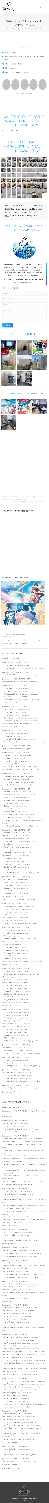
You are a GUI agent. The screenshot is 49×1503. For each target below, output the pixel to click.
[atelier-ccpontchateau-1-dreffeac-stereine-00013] (19, 164)
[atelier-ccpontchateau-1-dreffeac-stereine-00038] (9, 180)
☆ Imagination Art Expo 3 (11, 739)
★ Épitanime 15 (7, 1035)
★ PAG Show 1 (7, 1038)
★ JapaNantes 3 (8, 785)
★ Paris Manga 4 (8, 1026)
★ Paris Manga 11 (8, 899)
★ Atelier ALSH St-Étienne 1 (12, 1220)
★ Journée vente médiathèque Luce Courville (18, 1144)
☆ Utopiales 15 (7, 776)
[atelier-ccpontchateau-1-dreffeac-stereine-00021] (14, 170)
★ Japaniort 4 (7, 809)
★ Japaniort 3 (7, 858)
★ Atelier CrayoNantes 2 (11, 1308)
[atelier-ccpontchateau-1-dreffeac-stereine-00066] (14, 195)
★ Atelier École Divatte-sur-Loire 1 (14, 1205)
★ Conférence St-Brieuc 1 (11, 1346)
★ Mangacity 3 (7, 1018)
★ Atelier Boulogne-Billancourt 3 (13, 1404)
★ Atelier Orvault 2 (9, 1277)
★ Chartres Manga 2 (9, 939)
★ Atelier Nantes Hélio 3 (11, 1310)
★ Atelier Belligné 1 (9, 1449)
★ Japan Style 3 (7, 1029)
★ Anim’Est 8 (6, 933)
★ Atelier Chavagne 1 (10, 1194)
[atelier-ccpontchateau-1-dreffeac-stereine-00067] (19, 195)
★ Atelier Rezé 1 (8, 1126)
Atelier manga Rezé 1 (9, 422)
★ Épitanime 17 (7, 950)
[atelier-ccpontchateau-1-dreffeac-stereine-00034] (34, 175)
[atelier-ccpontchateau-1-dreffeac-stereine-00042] (29, 180)
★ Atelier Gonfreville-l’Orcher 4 (13, 1292)
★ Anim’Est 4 (6, 1060)
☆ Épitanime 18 (7, 915)
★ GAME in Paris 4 (8, 1041)
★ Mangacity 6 (7, 918)
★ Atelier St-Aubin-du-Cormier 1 (13, 1363)
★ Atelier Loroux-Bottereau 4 (12, 1266)
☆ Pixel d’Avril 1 (7, 896)
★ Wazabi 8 (6, 800)
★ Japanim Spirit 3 (8, 1081)
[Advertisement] (24, 104)
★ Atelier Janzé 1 (8, 1238)
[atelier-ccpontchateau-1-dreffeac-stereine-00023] (24, 170)
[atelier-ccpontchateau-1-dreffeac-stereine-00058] (19, 190)
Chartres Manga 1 (8, 977)
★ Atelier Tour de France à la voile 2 (15, 1211)
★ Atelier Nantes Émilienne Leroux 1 (15, 1241)
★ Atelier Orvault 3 (9, 1256)
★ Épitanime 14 (7, 1047)
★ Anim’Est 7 (6, 971)
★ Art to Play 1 (7, 879)
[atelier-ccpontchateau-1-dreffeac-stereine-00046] (3, 185)
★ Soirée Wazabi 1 (9, 1012)
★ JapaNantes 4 (8, 769)
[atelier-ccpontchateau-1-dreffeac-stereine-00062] (39, 190)
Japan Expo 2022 (9, 407)
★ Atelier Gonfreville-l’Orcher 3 (13, 1328)
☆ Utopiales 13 (7, 838)
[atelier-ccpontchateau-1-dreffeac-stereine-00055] (3, 190)
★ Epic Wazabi (7, 755)
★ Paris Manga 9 (8, 923)
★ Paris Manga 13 (8, 870)
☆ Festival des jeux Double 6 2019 (14, 697)
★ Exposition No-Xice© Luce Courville (15, 1150)
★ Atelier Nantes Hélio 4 (11, 1287)
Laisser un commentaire (34, 502)
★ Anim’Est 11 (7, 835)
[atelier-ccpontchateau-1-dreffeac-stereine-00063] (44, 190)
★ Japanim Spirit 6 (8, 1066)
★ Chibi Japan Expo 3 (9, 936)
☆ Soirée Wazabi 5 (9, 930)
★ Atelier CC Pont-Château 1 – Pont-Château (18, 1164)
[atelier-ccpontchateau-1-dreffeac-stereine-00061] (34, 190)
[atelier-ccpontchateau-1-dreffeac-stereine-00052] (34, 185)
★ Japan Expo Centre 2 (10, 841)
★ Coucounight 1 (8, 817)
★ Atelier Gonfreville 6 (10, 1253)
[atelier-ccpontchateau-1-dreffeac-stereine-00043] (34, 180)
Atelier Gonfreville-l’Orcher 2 (12, 1354)
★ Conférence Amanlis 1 (11, 1232)
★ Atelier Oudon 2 (8, 1208)
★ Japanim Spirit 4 (8, 1078)
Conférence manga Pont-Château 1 (10, 347)
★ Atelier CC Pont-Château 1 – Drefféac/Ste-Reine (20, 1176)
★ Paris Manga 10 (8, 909)
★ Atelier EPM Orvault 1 (10, 1290)
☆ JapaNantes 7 (8, 715)
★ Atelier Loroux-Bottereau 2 (12, 1439)
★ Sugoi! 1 (6, 733)
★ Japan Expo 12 (8, 885)
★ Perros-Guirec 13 (9, 1050)
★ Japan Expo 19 (8, 712)
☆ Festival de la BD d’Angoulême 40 (15, 820)
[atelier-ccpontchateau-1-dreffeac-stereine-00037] (3, 180)
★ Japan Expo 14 (8, 803)
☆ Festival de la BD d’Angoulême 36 (15, 961)
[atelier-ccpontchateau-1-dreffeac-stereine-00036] (44, 175)
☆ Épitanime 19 (7, 888)
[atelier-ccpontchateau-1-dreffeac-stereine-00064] (3, 195)
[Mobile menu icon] (45, 6)
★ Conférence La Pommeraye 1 (13, 1425)
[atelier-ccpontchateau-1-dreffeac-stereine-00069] (29, 195)
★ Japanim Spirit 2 (8, 1088)
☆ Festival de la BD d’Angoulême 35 (15, 1002)
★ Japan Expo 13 (8, 850)
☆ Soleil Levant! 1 (8, 861)
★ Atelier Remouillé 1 (9, 1414)
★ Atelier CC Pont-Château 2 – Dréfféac (16, 1141)
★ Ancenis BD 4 (7, 691)
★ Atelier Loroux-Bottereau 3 (12, 1381)
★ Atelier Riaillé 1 (35, 1111)
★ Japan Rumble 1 (8, 1053)
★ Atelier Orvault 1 (9, 1298)
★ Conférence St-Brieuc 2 (11, 1343)
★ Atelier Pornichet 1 (9, 1366)
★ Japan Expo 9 (7, 988)
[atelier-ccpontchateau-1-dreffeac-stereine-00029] (9, 175)
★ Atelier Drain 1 (8, 1123)
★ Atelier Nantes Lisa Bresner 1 (13, 1156)
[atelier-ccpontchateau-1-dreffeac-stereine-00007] (34, 159)
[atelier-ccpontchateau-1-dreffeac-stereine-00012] (14, 164)
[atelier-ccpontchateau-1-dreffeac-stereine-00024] (29, 170)
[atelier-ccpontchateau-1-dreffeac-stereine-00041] (24, 180)
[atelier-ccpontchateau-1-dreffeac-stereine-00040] (19, 180)
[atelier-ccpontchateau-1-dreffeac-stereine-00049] (19, 185)
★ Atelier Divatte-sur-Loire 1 (12, 1197)
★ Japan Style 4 (7, 985)
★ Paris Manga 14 (8, 847)
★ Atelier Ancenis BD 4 (10, 1132)
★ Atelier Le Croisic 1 (9, 1374)
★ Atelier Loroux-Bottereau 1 (12, 1461)
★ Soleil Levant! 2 (8, 812)
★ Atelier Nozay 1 (8, 1407)
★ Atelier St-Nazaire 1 (10, 1357)
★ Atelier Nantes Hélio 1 (11, 1340)
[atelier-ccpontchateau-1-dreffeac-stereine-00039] (14, 180)
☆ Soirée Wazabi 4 (9, 956)
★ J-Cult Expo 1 (7, 997)
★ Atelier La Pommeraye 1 (11, 1422)
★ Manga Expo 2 (8, 1024)
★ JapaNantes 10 (8, 675)
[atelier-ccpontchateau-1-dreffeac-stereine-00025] (34, 170)
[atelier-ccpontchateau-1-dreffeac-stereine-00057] (14, 190)
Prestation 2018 (26, 499)
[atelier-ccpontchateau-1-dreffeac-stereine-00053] (39, 185)
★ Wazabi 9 (6, 779)
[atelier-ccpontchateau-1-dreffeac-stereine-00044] (39, 180)
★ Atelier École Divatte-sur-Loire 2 (14, 1200)
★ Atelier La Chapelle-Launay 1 (13, 1351)
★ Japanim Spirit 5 (8, 1072)
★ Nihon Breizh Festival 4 (11, 742)
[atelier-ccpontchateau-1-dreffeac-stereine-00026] (39, 170)
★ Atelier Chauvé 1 (9, 1398)
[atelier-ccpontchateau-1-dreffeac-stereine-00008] (39, 159)
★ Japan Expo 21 (8, 665)
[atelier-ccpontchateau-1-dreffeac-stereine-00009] (44, 159)
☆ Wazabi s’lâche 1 (9, 844)
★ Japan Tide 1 (7, 920)
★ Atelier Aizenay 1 (9, 1271)
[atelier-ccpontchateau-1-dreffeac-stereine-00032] (24, 175)
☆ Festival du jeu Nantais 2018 (13, 718)
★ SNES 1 (5, 944)
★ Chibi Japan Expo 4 (9, 906)
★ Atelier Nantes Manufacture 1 (13, 1452)
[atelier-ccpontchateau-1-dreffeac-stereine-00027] (44, 170)
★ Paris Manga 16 (8, 797)
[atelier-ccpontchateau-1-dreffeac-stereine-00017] (39, 164)
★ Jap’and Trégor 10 (9, 764)
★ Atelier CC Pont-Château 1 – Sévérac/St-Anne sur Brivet (23, 1181)
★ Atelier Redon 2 (8, 1319)
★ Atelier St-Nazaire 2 (10, 1313)
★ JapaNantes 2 (8, 826)
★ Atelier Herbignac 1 (10, 1419)
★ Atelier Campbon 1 (9, 1393)
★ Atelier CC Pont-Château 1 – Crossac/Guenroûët (20, 1170)
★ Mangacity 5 (7, 953)
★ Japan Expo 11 (8, 912)
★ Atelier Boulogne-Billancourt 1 (13, 1434)
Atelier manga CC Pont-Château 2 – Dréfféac (24, 347)
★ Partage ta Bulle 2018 (10, 721)
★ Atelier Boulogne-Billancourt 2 (13, 1428)
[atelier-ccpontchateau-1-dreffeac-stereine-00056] (9, 190)
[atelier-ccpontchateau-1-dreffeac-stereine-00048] (14, 185)
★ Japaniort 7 (7, 736)
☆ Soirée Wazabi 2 (9, 994)
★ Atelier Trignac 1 (9, 1322)
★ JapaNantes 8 (8, 688)
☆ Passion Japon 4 (9, 853)
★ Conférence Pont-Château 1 (13, 1139)
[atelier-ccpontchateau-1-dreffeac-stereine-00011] (9, 164)
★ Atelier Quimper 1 (9, 1401)
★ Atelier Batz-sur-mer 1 (11, 1349)
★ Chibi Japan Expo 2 (9, 974)
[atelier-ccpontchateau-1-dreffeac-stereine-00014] (24, 164)
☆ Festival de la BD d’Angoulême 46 (15, 700)
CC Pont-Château (7, 499)
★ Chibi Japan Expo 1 (9, 1021)
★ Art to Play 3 (7, 792)
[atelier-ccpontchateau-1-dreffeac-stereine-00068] (24, 195)
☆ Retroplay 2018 (8, 709)
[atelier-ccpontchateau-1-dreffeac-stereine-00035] (39, 175)
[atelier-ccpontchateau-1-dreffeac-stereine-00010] (3, 164)
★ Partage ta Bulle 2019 (10, 694)
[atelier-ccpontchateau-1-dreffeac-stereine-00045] (44, 180)
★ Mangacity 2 (7, 1063)
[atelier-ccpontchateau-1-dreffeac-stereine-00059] (24, 190)
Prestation (17, 499)
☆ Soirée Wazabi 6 (9, 894)
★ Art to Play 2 (7, 833)
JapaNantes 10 (23, 614)
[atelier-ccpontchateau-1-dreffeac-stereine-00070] (34, 195)
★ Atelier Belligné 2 (9, 1191)
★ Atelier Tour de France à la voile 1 (15, 1217)
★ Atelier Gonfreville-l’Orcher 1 (13, 1369)
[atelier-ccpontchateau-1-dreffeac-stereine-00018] (44, 164)
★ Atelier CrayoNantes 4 (11, 1263)
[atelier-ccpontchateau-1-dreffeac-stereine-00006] (29, 159)
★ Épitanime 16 (7, 991)
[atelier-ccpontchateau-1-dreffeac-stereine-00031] (19, 175)
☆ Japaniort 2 (7, 891)
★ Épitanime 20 (7, 855)
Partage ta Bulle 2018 (40, 347)
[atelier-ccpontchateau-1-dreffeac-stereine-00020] (9, 170)
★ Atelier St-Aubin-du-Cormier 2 (13, 1360)
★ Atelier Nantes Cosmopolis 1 (13, 1387)
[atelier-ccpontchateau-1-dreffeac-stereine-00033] (29, 175)
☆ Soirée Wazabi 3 (9, 983)
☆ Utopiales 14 (7, 794)
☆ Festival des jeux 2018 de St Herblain (16, 724)
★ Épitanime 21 (7, 806)
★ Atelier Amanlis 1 (9, 1235)
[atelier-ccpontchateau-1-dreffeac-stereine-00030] (14, 175)
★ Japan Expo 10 (8, 947)
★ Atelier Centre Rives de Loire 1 (14, 1222)
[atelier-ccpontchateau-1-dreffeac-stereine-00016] (34, 164)
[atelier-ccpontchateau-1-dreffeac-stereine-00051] (29, 185)
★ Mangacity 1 (7, 1075)
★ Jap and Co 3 (7, 758)
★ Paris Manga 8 (8, 941)
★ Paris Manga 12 (8, 882)
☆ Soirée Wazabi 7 (9, 867)
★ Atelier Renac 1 (8, 1268)
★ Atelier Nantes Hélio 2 (11, 1316)
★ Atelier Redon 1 (8, 1325)
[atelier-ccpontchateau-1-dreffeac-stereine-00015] (29, 164)
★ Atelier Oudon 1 (8, 1455)
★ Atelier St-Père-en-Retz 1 (12, 1129)
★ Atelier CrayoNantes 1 (11, 1337)
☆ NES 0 (5, 980)
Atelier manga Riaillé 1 (40, 407)
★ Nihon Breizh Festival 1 (11, 814)
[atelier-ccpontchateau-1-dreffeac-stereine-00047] (9, 185)
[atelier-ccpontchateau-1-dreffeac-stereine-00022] (19, 170)
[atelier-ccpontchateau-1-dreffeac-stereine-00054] (44, 185)
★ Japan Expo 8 (7, 1032)
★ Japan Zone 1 (8, 761)
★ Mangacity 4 (7, 1000)
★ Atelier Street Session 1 (11, 1416)
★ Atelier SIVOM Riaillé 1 (11, 1395)
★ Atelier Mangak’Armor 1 (11, 1250)
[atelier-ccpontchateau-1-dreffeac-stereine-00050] (24, 185)
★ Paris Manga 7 (8, 959)
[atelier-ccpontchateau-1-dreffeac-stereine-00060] (29, 190)
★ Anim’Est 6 (6, 1015)
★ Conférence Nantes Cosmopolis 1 (15, 1384)
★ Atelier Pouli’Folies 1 (10, 1390)
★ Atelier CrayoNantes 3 (11, 1284)
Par (11, 502)
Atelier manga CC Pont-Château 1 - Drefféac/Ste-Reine (26, 497)
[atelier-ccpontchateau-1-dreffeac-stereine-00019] (3, 170)
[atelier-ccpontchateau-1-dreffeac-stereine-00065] (9, 195)
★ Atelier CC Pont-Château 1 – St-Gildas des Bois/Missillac (23, 1159)
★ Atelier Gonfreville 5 (10, 1274)
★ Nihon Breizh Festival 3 (11, 767)
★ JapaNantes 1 (8, 873)
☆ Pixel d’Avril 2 (7, 864)
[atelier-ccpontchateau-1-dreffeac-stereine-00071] (39, 195)
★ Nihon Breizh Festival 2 (11, 782)
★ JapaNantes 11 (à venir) (11, 668)
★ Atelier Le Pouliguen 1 (11, 1371)
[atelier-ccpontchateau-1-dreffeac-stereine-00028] (3, 175)
